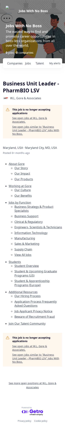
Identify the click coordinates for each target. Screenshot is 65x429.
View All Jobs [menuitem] (22, 255)
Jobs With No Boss (33, 11)
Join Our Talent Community (27, 324)
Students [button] (15, 262)
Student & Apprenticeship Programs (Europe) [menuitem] (32, 283)
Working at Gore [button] (20, 186)
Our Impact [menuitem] (22, 173)
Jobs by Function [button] (20, 203)
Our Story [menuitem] (21, 168)
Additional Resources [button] (23, 292)
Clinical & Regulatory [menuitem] (28, 222)
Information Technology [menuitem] (30, 233)
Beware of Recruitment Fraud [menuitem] (34, 317)
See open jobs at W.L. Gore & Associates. (29, 119)
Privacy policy (24, 420)
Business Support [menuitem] (26, 216)
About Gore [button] (17, 164)
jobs (28, 63)
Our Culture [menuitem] (22, 190)
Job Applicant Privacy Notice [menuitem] (33, 311)
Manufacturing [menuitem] (24, 238)
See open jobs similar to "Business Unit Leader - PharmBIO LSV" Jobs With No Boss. (35, 130)
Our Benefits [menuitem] (23, 196)
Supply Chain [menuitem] (23, 249)
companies (14, 63)
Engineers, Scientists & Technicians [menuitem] (38, 227)
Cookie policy (40, 420)
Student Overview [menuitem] (26, 266)
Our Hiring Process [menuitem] (27, 296)
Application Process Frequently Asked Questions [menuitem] (35, 304)
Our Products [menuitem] (23, 179)
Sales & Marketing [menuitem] (26, 244)
